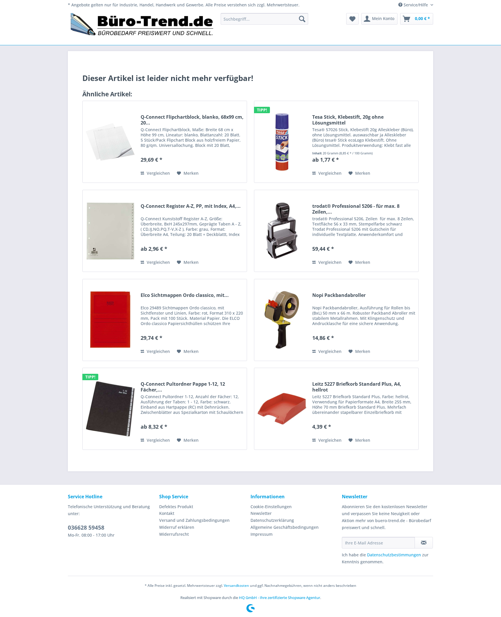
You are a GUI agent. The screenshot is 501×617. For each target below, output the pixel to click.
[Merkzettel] (352, 19)
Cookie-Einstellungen (271, 506)
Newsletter (261, 513)
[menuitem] (264, 19)
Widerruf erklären (176, 527)
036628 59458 (86, 527)
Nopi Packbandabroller (339, 295)
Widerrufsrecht (174, 534)
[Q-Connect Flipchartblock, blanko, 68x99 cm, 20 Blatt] (110, 142)
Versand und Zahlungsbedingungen (194, 520)
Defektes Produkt (176, 506)
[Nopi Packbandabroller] (281, 320)
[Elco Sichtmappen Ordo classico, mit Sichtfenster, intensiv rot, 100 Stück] (110, 320)
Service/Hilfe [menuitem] (415, 5)
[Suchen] (302, 19)
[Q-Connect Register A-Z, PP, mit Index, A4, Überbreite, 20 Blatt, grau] (110, 231)
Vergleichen (158, 173)
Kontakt (166, 513)
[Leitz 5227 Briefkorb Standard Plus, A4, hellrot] (281, 409)
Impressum (262, 534)
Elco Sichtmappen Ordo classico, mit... (185, 295)
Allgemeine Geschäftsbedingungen (285, 527)
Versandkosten (236, 585)
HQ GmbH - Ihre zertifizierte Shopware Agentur (279, 597)
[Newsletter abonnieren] (424, 543)
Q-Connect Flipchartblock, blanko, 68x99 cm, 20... (192, 120)
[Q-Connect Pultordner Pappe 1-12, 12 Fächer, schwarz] (110, 409)
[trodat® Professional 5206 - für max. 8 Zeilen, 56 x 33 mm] (281, 231)
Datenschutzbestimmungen (394, 555)
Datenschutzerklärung (272, 520)
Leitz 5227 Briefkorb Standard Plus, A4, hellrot (356, 387)
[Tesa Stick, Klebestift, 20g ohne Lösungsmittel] (281, 142)
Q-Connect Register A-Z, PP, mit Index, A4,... (191, 206)
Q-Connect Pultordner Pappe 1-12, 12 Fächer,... (183, 387)
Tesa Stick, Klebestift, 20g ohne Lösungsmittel (348, 120)
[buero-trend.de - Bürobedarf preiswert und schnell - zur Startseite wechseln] (142, 27)
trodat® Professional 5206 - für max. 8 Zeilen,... (356, 209)
